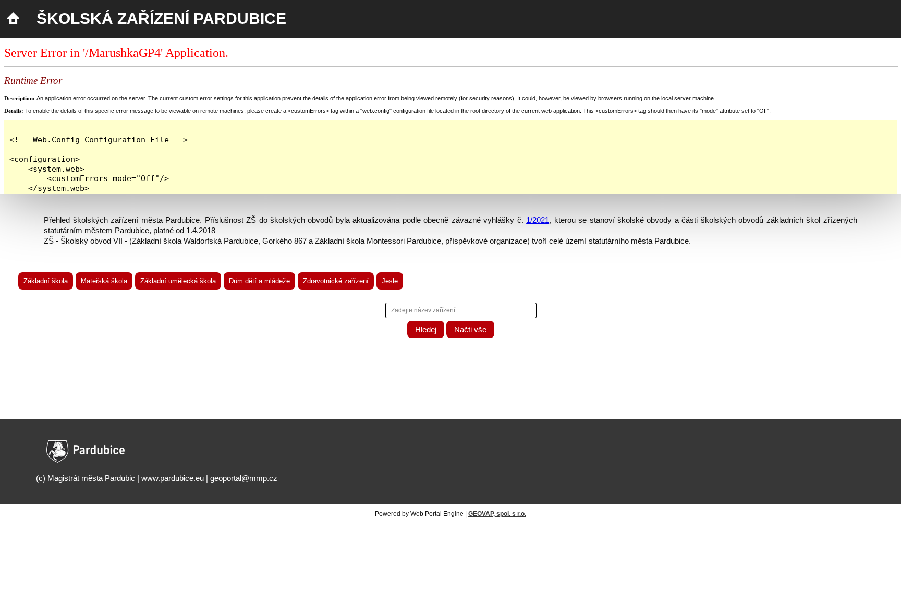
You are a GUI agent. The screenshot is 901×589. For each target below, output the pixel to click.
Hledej (425, 329)
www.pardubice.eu (172, 478)
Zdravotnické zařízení (336, 281)
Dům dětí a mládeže (259, 281)
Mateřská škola (104, 281)
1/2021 (537, 219)
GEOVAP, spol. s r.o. (497, 514)
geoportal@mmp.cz (243, 478)
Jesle (390, 281)
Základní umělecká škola (178, 281)
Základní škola (45, 281)
